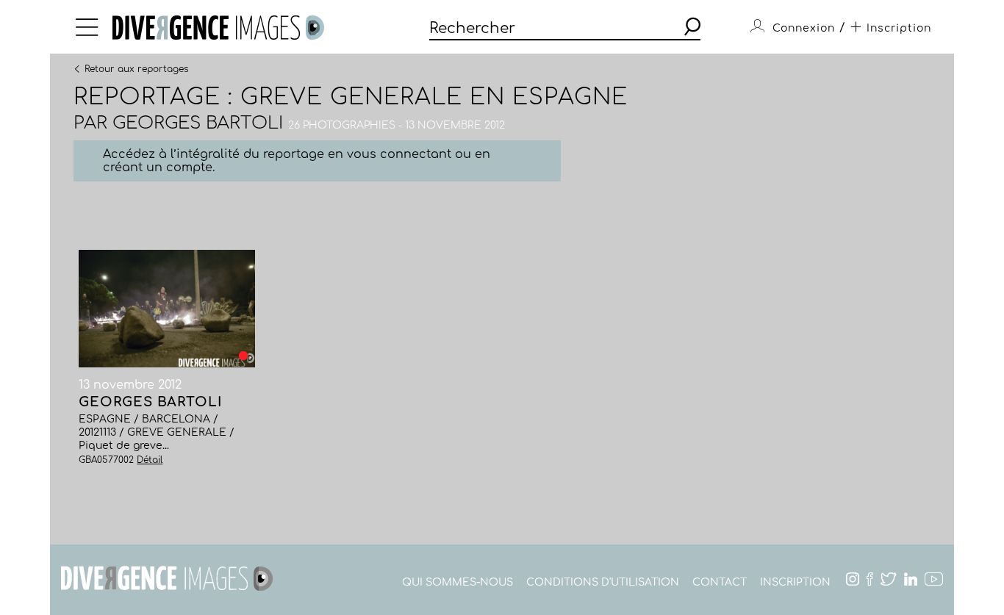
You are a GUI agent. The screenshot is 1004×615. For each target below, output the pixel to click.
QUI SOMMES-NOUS (457, 582)
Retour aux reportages (136, 68)
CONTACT (719, 582)
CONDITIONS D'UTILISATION (602, 582)
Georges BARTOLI (197, 123)
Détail (149, 460)
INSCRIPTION (795, 582)
